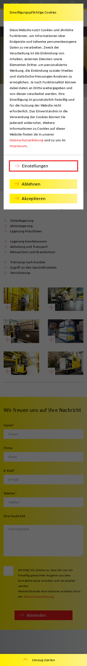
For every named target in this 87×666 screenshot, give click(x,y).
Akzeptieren (33, 198)
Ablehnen (31, 184)
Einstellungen (35, 166)
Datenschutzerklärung (27, 140)
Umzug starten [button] (43, 660)
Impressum (18, 146)
